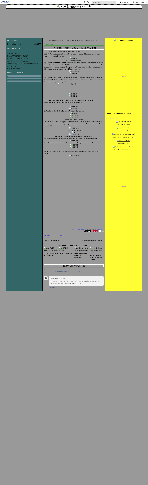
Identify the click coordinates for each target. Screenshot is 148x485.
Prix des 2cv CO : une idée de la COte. (17, 60)
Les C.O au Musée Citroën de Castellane (17, 55)
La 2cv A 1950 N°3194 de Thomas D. (16, 52)
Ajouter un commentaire (62, 271)
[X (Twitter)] (84, 2)
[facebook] (81, 2)
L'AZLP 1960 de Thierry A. (13, 68)
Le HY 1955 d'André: (12, 53)
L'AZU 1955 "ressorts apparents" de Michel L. (18, 61)
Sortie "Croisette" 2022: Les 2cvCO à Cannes (18, 56)
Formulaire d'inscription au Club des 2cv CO (18, 58)
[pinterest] (88, 2)
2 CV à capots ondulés (51, 41)
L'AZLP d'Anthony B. (12, 66)
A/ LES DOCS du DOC (68, 41)
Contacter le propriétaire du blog (118, 113)
